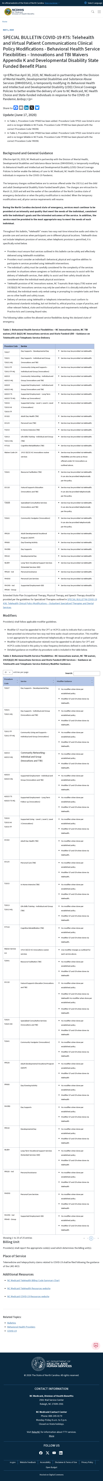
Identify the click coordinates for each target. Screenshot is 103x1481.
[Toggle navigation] (99, 12)
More (51, 1436)
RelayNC (36, 1432)
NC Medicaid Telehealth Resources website (28, 1288)
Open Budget (51, 1467)
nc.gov (13, 1462)
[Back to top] (95, 1346)
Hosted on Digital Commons (52, 1474)
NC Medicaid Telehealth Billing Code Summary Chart (33, 1280)
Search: (69, 673)
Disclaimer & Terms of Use (66, 1462)
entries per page (20, 672)
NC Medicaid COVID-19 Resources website (28, 1296)
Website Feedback (28, 1462)
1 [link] (91, 1238)
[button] (91, 12)
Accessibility (45, 1462)
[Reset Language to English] (85, 3)
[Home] (19, 9)
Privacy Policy (87, 1462)
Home (4, 21)
